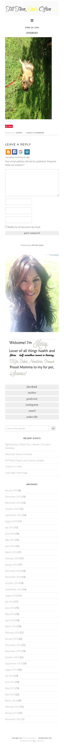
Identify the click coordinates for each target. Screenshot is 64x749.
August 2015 (11, 521)
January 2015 (11, 564)
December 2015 (13, 496)
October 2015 (12, 508)
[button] (32, 20)
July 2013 (9, 675)
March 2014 (11, 626)
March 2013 (11, 700)
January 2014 (11, 638)
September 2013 (13, 663)
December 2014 (13, 570)
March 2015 (11, 552)
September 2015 (13, 515)
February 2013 (12, 706)
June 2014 (10, 607)
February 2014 (12, 632)
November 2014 (13, 576)
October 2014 (12, 583)
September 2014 (13, 589)
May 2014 (10, 614)
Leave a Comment (35, 133)
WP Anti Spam (37, 245)
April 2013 (10, 694)
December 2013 (13, 645)
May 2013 (10, 688)
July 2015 (9, 527)
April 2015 (10, 546)
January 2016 (11, 490)
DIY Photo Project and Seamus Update (24, 460)
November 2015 (13, 502)
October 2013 (12, 657)
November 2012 (13, 719)
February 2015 (12, 558)
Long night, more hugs (16, 472)
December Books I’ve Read (18, 454)
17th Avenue (30, 738)
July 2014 (9, 601)
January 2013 (11, 713)
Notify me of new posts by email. (24, 227)
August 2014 (11, 595)
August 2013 (11, 669)
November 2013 (13, 651)
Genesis (39, 741)
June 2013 (10, 682)
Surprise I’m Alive (13, 466)
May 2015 (10, 539)
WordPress (26, 741)
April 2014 (10, 620)
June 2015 (10, 533)
